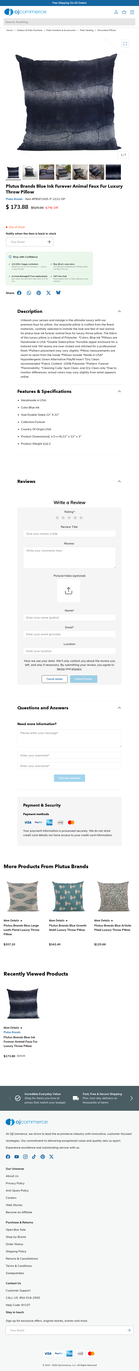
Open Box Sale (16, 1229)
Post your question (69, 778)
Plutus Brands (14, 199)
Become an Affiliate (19, 1212)
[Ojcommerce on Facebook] (8, 1155)
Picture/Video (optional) (69, 575)
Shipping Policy (16, 1251)
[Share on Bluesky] (58, 293)
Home (10, 30)
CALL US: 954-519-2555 (23, 1297)
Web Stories (14, 1205)
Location (69, 644)
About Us (12, 1176)
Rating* (69, 512)
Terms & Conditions (19, 1266)
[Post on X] (48, 293)
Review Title (69, 527)
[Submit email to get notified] (49, 241)
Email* (69, 627)
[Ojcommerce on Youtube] (17, 1155)
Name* (69, 610)
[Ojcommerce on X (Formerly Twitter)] (51, 1155)
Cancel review (55, 679)
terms (61, 669)
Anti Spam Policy (17, 1190)
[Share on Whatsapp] (29, 293)
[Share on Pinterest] (39, 293)
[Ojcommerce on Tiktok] (34, 1155)
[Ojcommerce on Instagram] (25, 1155)
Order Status (14, 1244)
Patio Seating (86, 30)
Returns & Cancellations (22, 1258)
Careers (11, 1197)
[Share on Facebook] (19, 293)
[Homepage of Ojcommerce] (25, 11)
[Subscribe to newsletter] (129, 1330)
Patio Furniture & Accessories (61, 30)
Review (69, 543)
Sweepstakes (15, 1273)
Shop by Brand (16, 1237)
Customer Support (18, 1290)
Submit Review (83, 679)
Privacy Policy (15, 1183)
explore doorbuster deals (69, 3)
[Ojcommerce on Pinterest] (43, 1155)
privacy (76, 669)
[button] (57, 517)
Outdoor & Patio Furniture (29, 30)
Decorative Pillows (106, 30)
